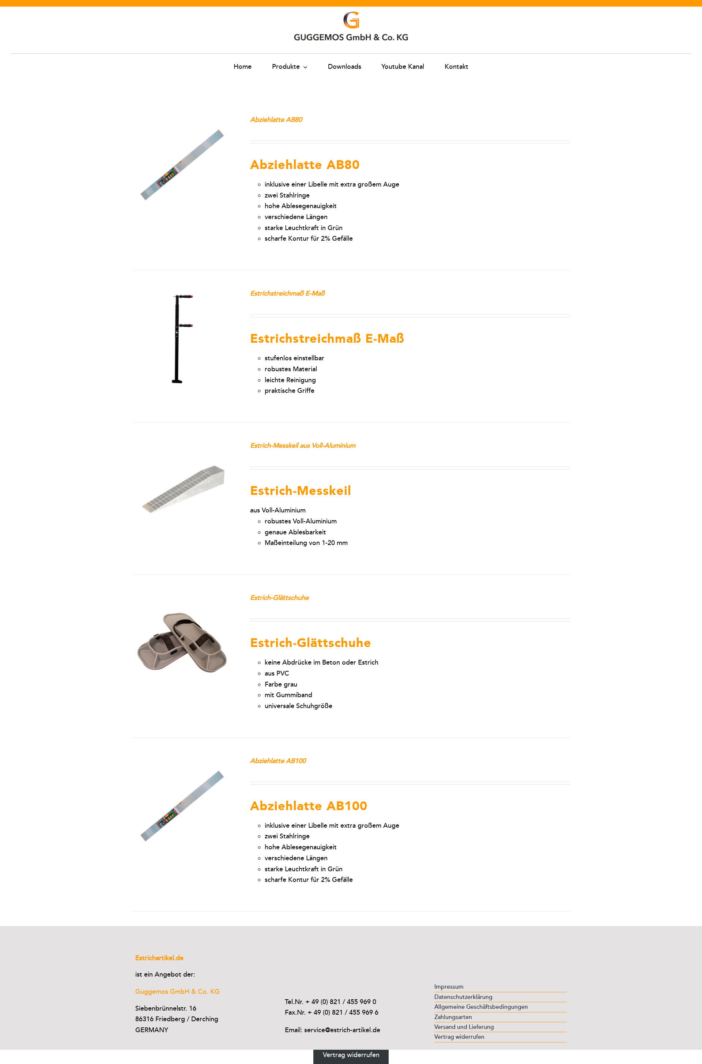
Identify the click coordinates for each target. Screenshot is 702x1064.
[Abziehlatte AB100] (182, 761)
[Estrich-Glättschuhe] (182, 598)
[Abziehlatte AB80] (182, 120)
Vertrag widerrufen (351, 1055)
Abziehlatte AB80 (276, 120)
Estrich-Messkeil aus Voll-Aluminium (302, 445)
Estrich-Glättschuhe (279, 598)
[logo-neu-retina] (351, 10)
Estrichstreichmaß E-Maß (287, 293)
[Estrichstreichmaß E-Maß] (182, 294)
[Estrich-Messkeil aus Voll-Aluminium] (182, 446)
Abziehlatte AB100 (278, 761)
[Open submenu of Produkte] (303, 67)
